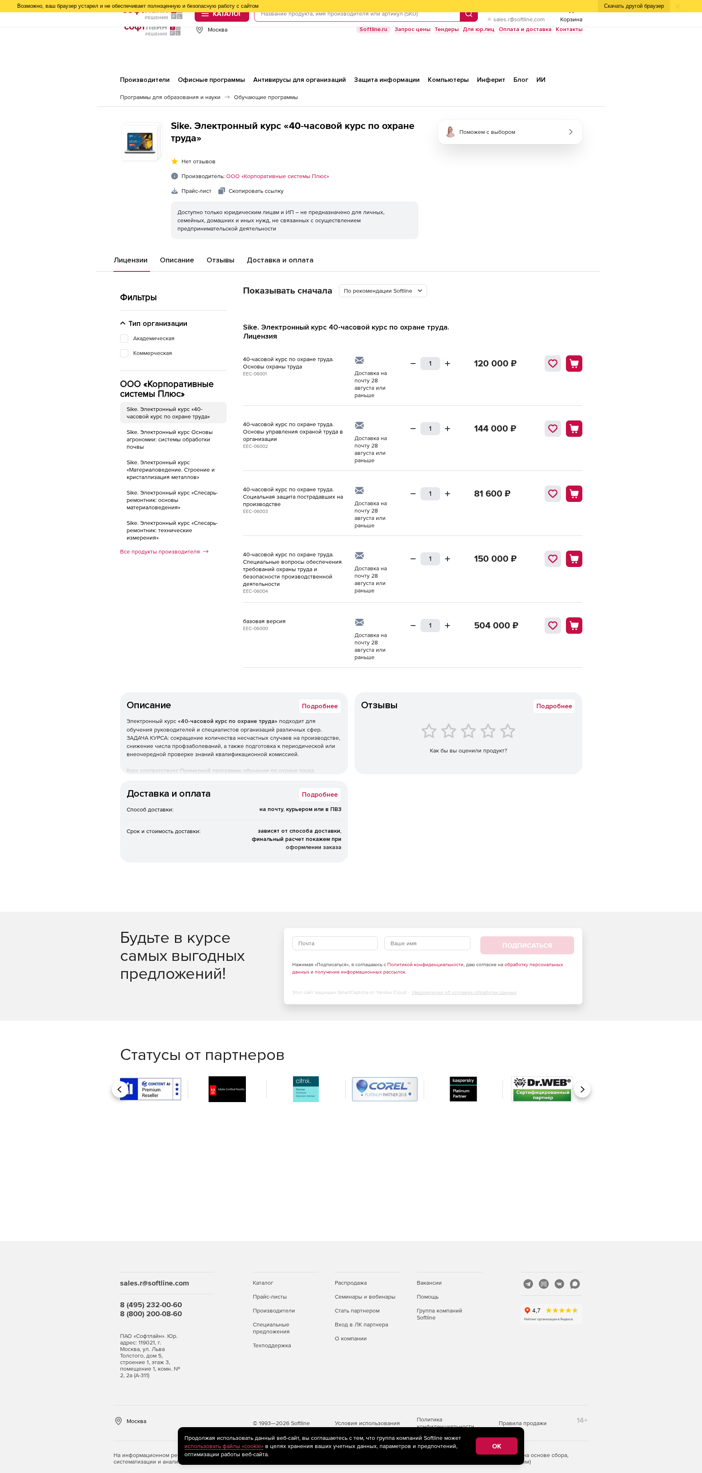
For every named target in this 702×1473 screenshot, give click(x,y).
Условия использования (367, 1423)
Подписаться (527, 945)
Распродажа (351, 1282)
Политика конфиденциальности (445, 1423)
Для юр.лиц (479, 29)
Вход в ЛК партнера (361, 1324)
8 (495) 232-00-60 (151, 1304)
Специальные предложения (271, 1328)
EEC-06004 (255, 591)
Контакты (569, 29)
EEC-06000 (255, 628)
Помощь (427, 1296)
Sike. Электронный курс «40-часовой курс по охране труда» (168, 413)
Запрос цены (412, 29)
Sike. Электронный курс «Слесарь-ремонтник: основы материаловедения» (172, 500)
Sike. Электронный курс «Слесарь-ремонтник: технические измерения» (172, 530)
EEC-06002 (255, 446)
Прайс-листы (270, 1296)
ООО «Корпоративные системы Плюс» (277, 176)
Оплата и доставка (525, 29)
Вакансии (429, 1282)
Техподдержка (272, 1345)
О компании (351, 1338)
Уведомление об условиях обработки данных (464, 992)
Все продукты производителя (160, 551)
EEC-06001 (255, 374)
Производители (274, 1310)
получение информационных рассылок (360, 972)
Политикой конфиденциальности (425, 964)
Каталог (263, 1282)
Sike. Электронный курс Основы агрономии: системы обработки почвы (170, 439)
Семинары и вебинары (365, 1296)
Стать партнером (357, 1310)
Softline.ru (373, 29)
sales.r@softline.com (519, 19)
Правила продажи (523, 1423)
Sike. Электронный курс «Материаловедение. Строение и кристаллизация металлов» (171, 469)
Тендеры (446, 29)
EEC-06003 (255, 511)
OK (496, 1446)
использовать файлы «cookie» (224, 1446)
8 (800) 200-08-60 (151, 1313)
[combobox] (383, 290)
